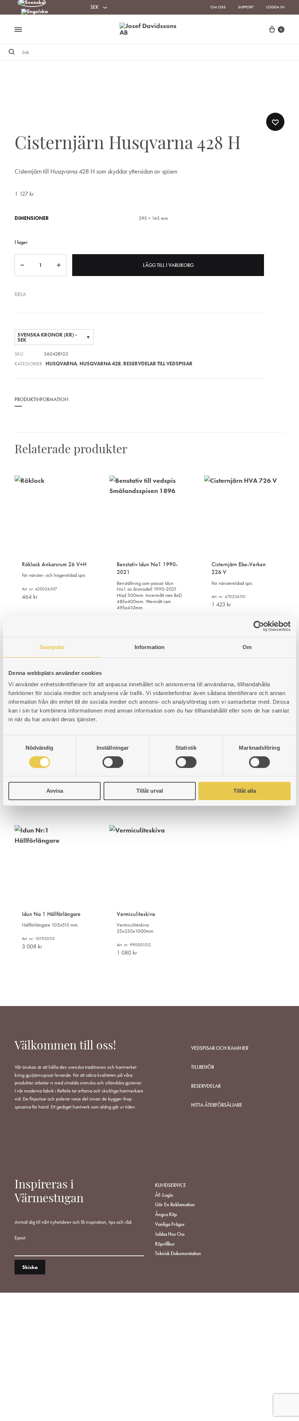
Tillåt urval (149, 791)
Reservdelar (206, 1086)
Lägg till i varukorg (168, 265)
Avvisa (54, 791)
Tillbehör (202, 1067)
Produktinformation (41, 399)
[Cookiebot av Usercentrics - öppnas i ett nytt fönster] (259, 626)
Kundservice (170, 1185)
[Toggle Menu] (18, 30)
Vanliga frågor (170, 1224)
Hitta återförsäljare (216, 1105)
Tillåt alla (244, 791)
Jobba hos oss (170, 1234)
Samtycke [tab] (52, 647)
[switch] (112, 762)
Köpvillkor (165, 1244)
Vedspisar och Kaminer (219, 1048)
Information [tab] (149, 647)
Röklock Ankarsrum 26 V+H (54, 564)
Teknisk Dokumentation (178, 1253)
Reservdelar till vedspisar (158, 363)
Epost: (20, 1237)
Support (246, 6)
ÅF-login (164, 1195)
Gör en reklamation (175, 1204)
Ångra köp (166, 1214)
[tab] (41, 404)
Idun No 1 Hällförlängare (51, 914)
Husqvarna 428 (100, 363)
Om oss (218, 6)
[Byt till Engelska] (34, 12)
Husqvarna (61, 363)
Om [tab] (247, 647)
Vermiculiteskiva (136, 914)
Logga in (275, 6)
